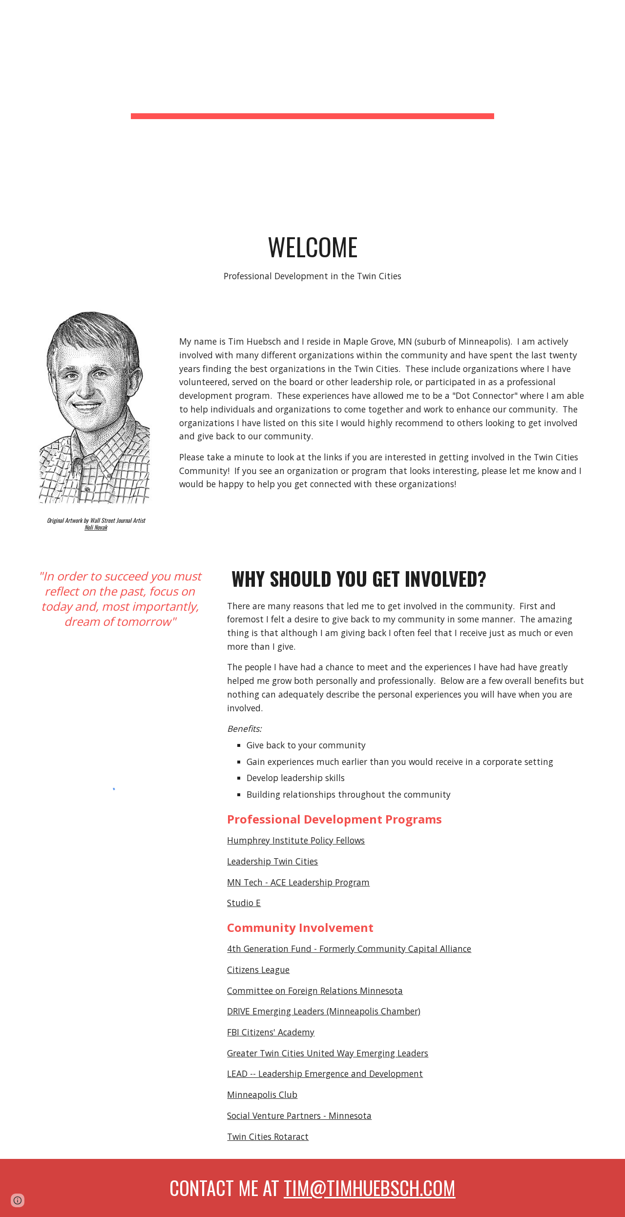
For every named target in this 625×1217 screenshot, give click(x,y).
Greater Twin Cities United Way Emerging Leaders (327, 1053)
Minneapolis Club (262, 1094)
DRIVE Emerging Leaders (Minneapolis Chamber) (323, 1011)
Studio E (244, 902)
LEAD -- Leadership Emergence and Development (325, 1073)
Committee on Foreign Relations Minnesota (315, 990)
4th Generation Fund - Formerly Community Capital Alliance (349, 948)
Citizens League (258, 969)
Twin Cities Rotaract (268, 1136)
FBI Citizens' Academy (270, 1032)
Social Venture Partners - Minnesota (299, 1115)
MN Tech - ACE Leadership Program (298, 882)
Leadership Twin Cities (272, 861)
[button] (17, 1200)
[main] (312, 108)
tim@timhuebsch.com (370, 1187)
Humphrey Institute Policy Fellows (296, 840)
